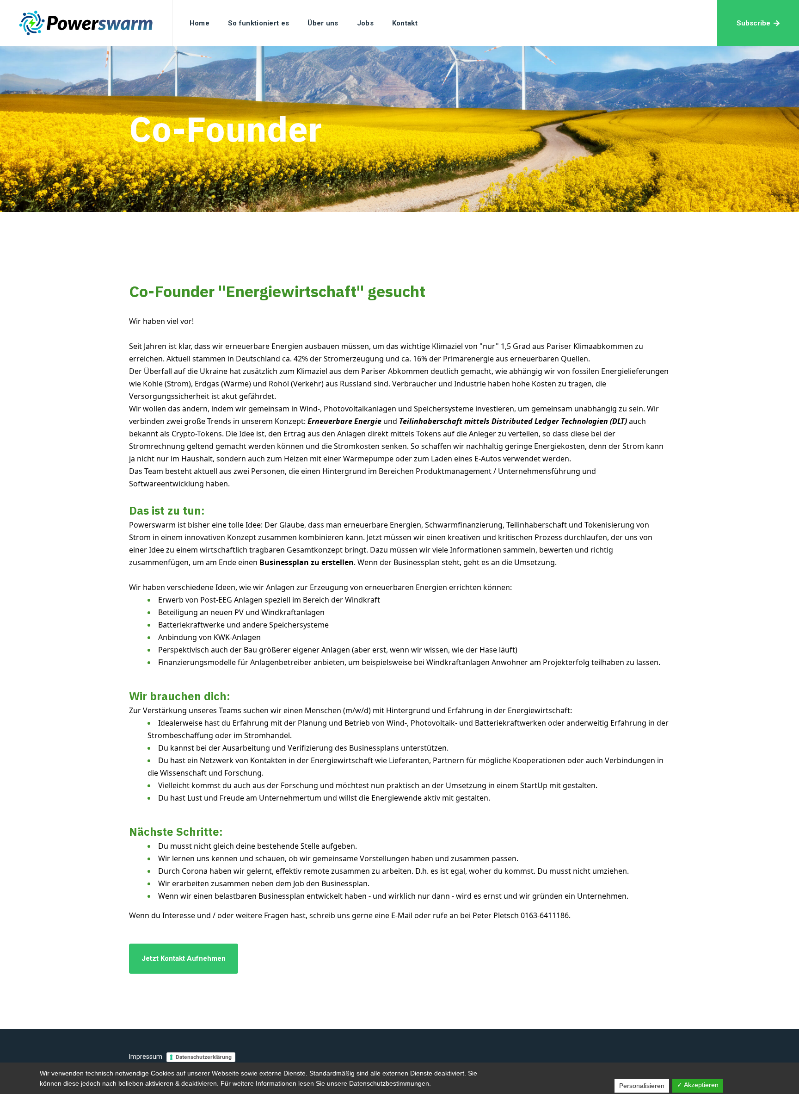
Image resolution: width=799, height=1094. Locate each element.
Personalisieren (641, 1085)
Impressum (145, 1056)
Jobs (365, 23)
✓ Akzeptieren (698, 1084)
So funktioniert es (258, 23)
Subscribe (753, 23)
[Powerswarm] (86, 23)
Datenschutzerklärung (204, 1057)
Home (199, 23)
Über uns (322, 23)
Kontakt (405, 23)
